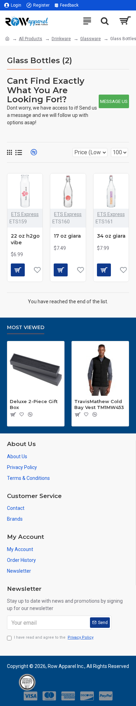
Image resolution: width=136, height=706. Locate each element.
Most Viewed (25, 327)
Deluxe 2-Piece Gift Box (34, 404)
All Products (30, 38)
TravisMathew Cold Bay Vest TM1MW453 (99, 404)
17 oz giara (67, 236)
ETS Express (25, 214)
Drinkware (61, 38)
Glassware (90, 38)
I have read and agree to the (53, 637)
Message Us (114, 101)
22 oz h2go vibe (25, 239)
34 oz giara (111, 236)
